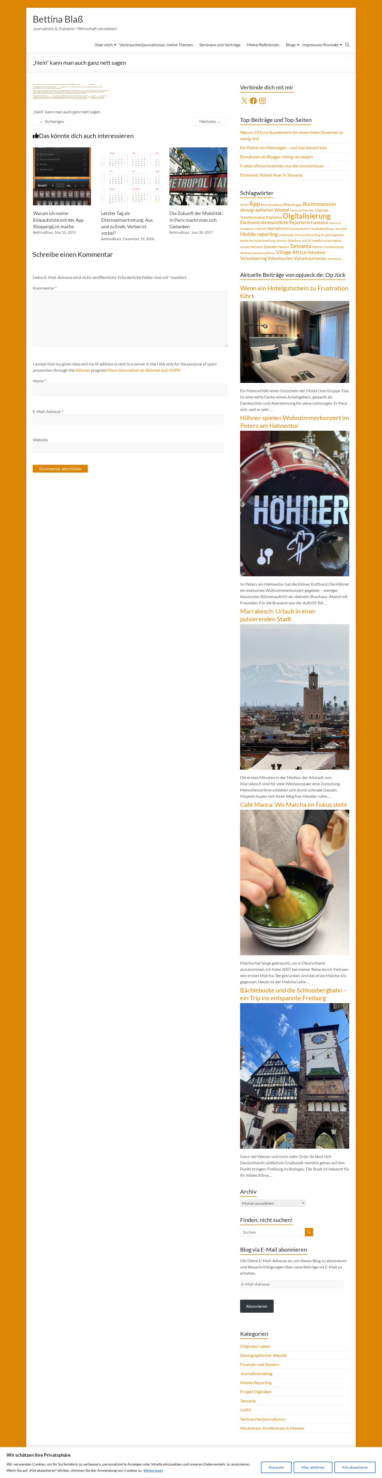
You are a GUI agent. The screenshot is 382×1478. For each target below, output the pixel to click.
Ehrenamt (250, 222)
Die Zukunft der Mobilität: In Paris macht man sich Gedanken (196, 219)
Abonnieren (256, 1306)
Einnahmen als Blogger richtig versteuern (276, 156)
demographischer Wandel (264, 210)
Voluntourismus (310, 258)
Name (39, 380)
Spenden (271, 246)
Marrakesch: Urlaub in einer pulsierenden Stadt (278, 615)
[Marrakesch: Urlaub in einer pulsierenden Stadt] (294, 626)
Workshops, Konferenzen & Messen (272, 1427)
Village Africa (291, 252)
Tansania (300, 246)
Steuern (283, 247)
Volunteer (316, 252)
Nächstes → (210, 121)
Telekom (317, 246)
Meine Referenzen (263, 44)
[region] (191, 1462)
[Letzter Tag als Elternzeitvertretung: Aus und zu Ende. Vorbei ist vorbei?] (130, 149)
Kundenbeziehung (322, 228)
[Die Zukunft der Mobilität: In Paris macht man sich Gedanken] (198, 149)
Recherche (246, 240)
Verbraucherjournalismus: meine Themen (156, 44)
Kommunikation (300, 228)
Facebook (319, 222)
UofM (245, 1409)
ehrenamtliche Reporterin (285, 222)
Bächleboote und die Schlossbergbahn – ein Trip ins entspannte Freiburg (293, 994)
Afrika (244, 205)
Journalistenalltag (256, 1373)
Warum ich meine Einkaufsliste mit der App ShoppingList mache (58, 219)
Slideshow (294, 241)
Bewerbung (275, 204)
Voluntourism (280, 258)
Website (40, 439)
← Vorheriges (51, 121)
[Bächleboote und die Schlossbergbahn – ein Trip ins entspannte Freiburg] (294, 1005)
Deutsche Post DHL (302, 210)
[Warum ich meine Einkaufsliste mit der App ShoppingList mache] (62, 149)
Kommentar (45, 287)
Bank (264, 204)
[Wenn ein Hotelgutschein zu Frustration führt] (294, 303)
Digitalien (274, 217)
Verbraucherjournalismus (257, 253)
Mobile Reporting (256, 1382)
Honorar (335, 223)
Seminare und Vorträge (219, 44)
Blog (287, 204)
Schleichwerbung (264, 240)
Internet (260, 229)
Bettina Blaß (58, 19)
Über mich (103, 44)
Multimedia (286, 235)
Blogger (296, 205)
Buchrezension (319, 204)
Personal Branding (307, 235)
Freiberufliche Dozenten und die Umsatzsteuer (282, 165)
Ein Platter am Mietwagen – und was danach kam (283, 147)
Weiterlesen (153, 1470)
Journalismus (278, 228)
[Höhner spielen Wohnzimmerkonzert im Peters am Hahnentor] (294, 433)
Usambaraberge (334, 246)
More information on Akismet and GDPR (143, 370)
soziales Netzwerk (251, 246)
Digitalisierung (307, 215)
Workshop (334, 259)
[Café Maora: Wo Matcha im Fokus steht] (294, 812)
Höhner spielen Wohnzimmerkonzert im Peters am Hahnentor (294, 421)
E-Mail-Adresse (48, 411)
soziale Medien (332, 240)
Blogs (291, 44)
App (254, 203)
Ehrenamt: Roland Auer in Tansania (271, 174)
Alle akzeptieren (355, 1467)
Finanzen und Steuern (259, 1364)
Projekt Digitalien (332, 235)
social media (312, 240)
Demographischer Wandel (263, 1355)
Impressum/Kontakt (320, 44)
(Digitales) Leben (255, 1346)
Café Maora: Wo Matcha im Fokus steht (293, 804)
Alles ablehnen (313, 1467)
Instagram (247, 229)
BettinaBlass (43, 232)
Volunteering (253, 258)
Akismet (82, 370)
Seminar (281, 240)
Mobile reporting (259, 234)
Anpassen (276, 1467)
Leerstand (340, 228)
